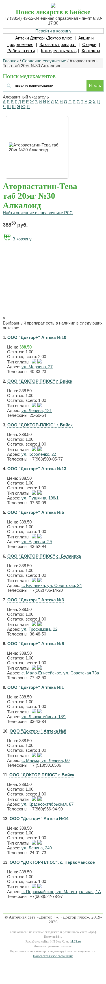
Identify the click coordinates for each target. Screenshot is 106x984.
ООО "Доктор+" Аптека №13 (36, 468)
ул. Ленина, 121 (36, 410)
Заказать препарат (58, 44)
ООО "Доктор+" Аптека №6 (35, 643)
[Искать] (37, 85)
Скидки (89, 44)
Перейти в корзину (53, 31)
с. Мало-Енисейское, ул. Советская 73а (60, 672)
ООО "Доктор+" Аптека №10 (36, 337)
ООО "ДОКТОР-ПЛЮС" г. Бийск (40, 424)
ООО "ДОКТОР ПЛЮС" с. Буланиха (44, 556)
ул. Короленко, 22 (38, 454)
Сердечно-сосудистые (44, 60)
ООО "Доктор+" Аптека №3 (35, 599)
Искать (95, 86)
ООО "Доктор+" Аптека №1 (35, 687)
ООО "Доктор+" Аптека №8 (38, 731)
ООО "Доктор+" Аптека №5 (35, 512)
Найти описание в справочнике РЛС (38, 212)
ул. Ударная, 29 (36, 541)
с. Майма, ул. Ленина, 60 (45, 760)
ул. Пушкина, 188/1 (40, 498)
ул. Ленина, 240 (36, 847)
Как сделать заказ (59, 50)
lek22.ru (75, 941)
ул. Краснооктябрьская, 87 (47, 804)
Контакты (91, 50)
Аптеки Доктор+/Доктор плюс (43, 38)
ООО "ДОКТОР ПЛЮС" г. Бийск (39, 381)
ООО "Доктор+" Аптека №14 (39, 818)
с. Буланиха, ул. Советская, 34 (51, 585)
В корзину (21, 238)
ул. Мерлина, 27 (37, 366)
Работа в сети (21, 50)
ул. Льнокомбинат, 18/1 (43, 716)
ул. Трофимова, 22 (39, 629)
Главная (11, 60)
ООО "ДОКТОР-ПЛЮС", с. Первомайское (52, 862)
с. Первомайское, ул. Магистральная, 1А (61, 891)
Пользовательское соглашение (53, 955)
